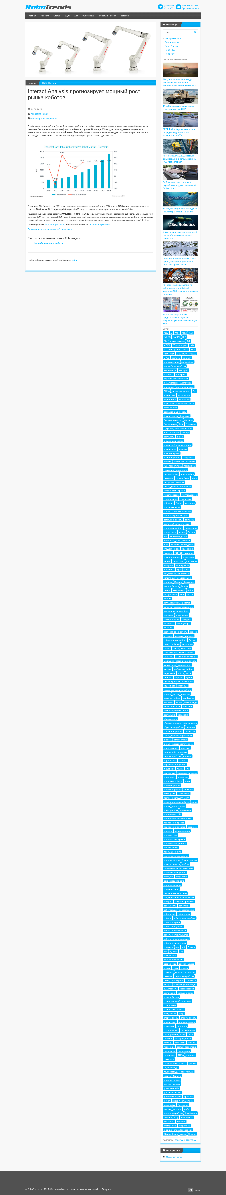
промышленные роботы (176, 855)
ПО (187, 768)
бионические (170, 424)
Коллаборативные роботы (48, 242)
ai (171, 332)
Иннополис (178, 561)
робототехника (186, 909)
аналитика (185, 382)
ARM (184, 332)
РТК (166, 951)
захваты (175, 544)
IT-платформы (180, 345)
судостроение (171, 1034)
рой (183, 947)
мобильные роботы (183, 669)
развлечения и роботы (175, 872)
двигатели (189, 503)
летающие (187, 644)
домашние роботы (173, 519)
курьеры (189, 635)
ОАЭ (185, 710)
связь (175, 967)
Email (182, 1140)
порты (167, 797)
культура (168, 635)
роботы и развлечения (175, 930)
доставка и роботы (173, 527)
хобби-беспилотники (182, 1100)
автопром (183, 370)
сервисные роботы (184, 976)
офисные (185, 747)
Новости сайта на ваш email (84, 1189)
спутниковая (170, 1021)
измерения (187, 548)
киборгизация (170, 594)
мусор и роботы (172, 681)
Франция (188, 1096)
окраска (168, 739)
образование (170, 718)
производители (182, 830)
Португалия (184, 793)
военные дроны (172, 453)
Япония (192, 1133)
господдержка (171, 486)
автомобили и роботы (175, 366)
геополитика (175, 465)
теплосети (180, 1042)
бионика (188, 419)
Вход (197, 1189)
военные (183, 449)
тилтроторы (169, 1055)
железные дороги (178, 536)
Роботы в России (107, 15)
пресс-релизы (171, 810)
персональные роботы (175, 764)
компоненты (182, 615)
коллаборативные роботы (44, 118)
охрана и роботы (172, 756)
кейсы (190, 590)
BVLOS (167, 336)
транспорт (169, 1059)
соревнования (187, 988)
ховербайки (169, 1104)
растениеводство (172, 884)
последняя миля (180, 797)
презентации (178, 805)
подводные (169, 772)
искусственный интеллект (176, 573)
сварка (167, 967)
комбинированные (183, 606)
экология (181, 1121)
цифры (167, 1108)
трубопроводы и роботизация (179, 1071)
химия (167, 1100)
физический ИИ (171, 1088)
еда (165, 536)
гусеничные (185, 498)
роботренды (184, 913)
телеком (168, 1038)
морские (179, 677)
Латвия (192, 639)
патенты (183, 760)
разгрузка (168, 876)
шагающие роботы (173, 1113)
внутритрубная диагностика (178, 444)
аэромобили (170, 399)
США (182, 1034)
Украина (177, 1075)
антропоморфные (181, 390)
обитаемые (169, 714)
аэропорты (184, 399)
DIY (184, 336)
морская (168, 677)
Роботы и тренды (190, 5)
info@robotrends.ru (55, 1189)
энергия (168, 1129)
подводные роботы (187, 772)
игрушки (168, 548)
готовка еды (170, 490)
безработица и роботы (175, 411)
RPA (166, 353)
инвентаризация (172, 556)
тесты (180, 1046)
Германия (169, 469)
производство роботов (175, 843)
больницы (191, 424)
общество (190, 731)
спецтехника (170, 1013)
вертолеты (169, 436)
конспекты (169, 623)
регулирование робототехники (179, 897)
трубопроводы (171, 1067)
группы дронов (189, 494)
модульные (169, 673)
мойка (181, 673)
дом (186, 515)
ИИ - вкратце (186, 552)
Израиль (168, 552)
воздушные (188, 457)
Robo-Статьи (171, 45)
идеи (176, 548)
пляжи (180, 768)
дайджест (168, 503)
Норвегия (187, 706)
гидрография (187, 473)
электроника (170, 1125)
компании (169, 615)
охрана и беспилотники (175, 752)
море (188, 673)
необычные (188, 698)
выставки (190, 461)
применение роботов (174, 826)
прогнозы (192, 826)
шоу (176, 1117)
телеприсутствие (182, 1038)
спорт (181, 1013)
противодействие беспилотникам (180, 859)
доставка (189, 519)
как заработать (171, 586)
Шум (67, 15)
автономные (170, 370)
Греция (181, 490)
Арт (76, 15)
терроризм (169, 1046)
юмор (183, 1133)
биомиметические (173, 419)
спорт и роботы (188, 1017)
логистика (186, 648)
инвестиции (188, 556)
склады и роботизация (184, 984)
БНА (181, 424)
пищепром (169, 768)
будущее (168, 428)
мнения (167, 669)
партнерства (170, 760)
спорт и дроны (171, 1017)
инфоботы (169, 569)
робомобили (170, 905)
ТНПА (181, 1055)
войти (74, 259)
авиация (187, 357)
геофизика (189, 465)
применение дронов (174, 822)
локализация (170, 652)
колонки (168, 606)
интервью (168, 565)
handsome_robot (39, 113)
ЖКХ (166, 544)
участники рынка (172, 1084)
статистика (169, 1025)
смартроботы (170, 988)
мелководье (170, 664)
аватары (176, 357)
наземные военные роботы (177, 689)
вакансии (175, 432)
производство (170, 835)
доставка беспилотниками (177, 523)
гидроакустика (171, 473)
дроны (181, 532)
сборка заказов (186, 963)
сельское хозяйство (185, 971)
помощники (169, 793)
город (194, 478)
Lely (192, 345)
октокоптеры (180, 739)
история (168, 581)
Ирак (179, 569)
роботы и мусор (172, 922)
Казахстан (189, 581)
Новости (45, 15)
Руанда (173, 951)
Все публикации (173, 38)
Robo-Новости (49, 82)
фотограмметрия (172, 1096)
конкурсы (186, 619)
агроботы (168, 374)
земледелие (187, 544)
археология (169, 395)
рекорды (168, 901)
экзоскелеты (187, 1117)
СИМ (166, 980)
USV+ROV (182, 353)
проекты (168, 830)
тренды (192, 1063)
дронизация (191, 527)
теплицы (168, 1042)
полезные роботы (173, 789)
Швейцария (191, 1113)
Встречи (125, 15)
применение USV (172, 814)
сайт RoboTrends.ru (173, 959)
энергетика (184, 1125)
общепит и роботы (173, 731)
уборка (167, 1075)
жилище (186, 540)
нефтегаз (168, 702)
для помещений (172, 507)
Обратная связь (174, 1156)
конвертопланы (171, 619)
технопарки (169, 1050)
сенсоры (168, 976)
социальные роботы (174, 1009)
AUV (191, 332)
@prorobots (169, 5)
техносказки (184, 1050)
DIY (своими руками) (174, 341)
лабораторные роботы (175, 639)
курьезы (179, 635)
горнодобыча (182, 478)
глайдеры (168, 478)
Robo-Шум (170, 49)
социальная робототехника (177, 1001)
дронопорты (170, 532)
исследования (184, 577)
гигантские (181, 469)
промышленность (172, 851)
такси (190, 1034)
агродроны (181, 374)
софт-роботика (171, 996)
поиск (187, 781)
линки (176, 648)
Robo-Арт (169, 53)
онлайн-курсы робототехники (178, 743)
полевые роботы (172, 785)
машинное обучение (186, 656)
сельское (168, 971)
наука (176, 693)
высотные (179, 461)
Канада (184, 586)
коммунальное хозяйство (176, 610)
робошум (168, 947)
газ (165, 465)
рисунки (179, 901)
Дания (179, 503)
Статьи (57, 15)
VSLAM (192, 353)
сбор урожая (170, 963)
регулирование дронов (175, 893)
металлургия (184, 664)
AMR (177, 332)
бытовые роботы (183, 428)
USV (172, 353)
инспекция (191, 561)
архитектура (184, 395)
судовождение (188, 1030)
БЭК (166, 432)
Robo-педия (88, 15)
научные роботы (172, 698)
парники (187, 756)
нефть (179, 702)
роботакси (184, 905)
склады (167, 984)
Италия (178, 581)
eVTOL (167, 345)
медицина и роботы (186, 660)
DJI (188, 341)
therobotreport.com (54, 224)
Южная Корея (171, 1133)
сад (181, 951)
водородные (170, 449)
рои (177, 947)
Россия (191, 947)
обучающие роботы (174, 727)
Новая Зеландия (172, 706)
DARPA (176, 336)
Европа (191, 532)
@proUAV (168, 8)
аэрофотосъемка (185, 403)
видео (180, 436)
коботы (167, 598)
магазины (168, 656)
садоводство (170, 955)
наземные (182, 685)
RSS (176, 1140)
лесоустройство (172, 644)
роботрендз (169, 913)
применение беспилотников (178, 818)
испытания (169, 577)
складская (191, 980)
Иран (186, 569)
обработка (183, 714)
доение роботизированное (177, 511)
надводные (169, 685)
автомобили (187, 361)
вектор (185, 432)
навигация (187, 681)
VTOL (166, 357)
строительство (171, 1030)
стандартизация (187, 1021)
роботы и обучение (173, 926)
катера (167, 590)
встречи (168, 461)
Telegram (191, 1140)
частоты (177, 1108)
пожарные (183, 776)
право (167, 805)
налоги (167, 693)
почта (194, 801)
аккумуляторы (171, 382)
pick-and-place (181, 349)
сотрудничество (185, 992)
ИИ (176, 552)
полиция (188, 789)
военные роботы (172, 457)
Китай (190, 594)
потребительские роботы (176, 801)
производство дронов (174, 839)
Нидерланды (190, 702)
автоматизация (171, 361)
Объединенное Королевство (178, 735)
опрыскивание (171, 747)
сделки (184, 967)
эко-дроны (169, 1121)
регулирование (171, 888)
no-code (168, 349)
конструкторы (183, 623)
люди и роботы (186, 652)
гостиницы (185, 486)
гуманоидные (170, 498)
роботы (167, 918)
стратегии (182, 1025)
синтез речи (177, 980)
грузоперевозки (171, 494)
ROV (193, 349)
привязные (185, 810)
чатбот (187, 1108)
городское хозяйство (174, 482)
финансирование (172, 1092)
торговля (190, 1055)
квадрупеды (179, 590)
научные (185, 693)
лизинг (167, 648)
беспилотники (171, 415)
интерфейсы (182, 565)
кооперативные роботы (175, 631)
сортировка (169, 992)
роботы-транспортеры (175, 942)
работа (185, 864)
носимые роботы (172, 710)
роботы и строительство (176, 934)
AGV (166, 332)
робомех (189, 901)
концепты (168, 627)
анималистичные (185, 386)
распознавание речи (174, 880)
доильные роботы (173, 515)
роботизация (170, 909)
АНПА (167, 390)
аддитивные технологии (176, 378)
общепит (190, 727)
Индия (167, 561)
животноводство (172, 540)
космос (193, 631)
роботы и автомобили (185, 918)
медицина (169, 660)
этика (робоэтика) (183, 1129)
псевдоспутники (172, 864)
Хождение (183, 1104)
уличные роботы (172, 1079)
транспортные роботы (175, 1063)
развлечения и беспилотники (178, 868)
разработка (181, 876)
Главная (32, 15)
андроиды (169, 386)
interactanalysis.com (100, 224)
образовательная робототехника (180, 722)
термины (192, 1042)
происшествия (171, 847)
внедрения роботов (173, 440)
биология (185, 415)
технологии (190, 1046)
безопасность (170, 407)
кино (182, 594)
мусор (189, 677)
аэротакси (169, 403)
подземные (169, 776)
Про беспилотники (190, 8)
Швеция (168, 1117)
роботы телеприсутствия (176, 938)
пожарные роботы (173, 781)
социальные (170, 1005)
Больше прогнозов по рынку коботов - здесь (50, 229)
